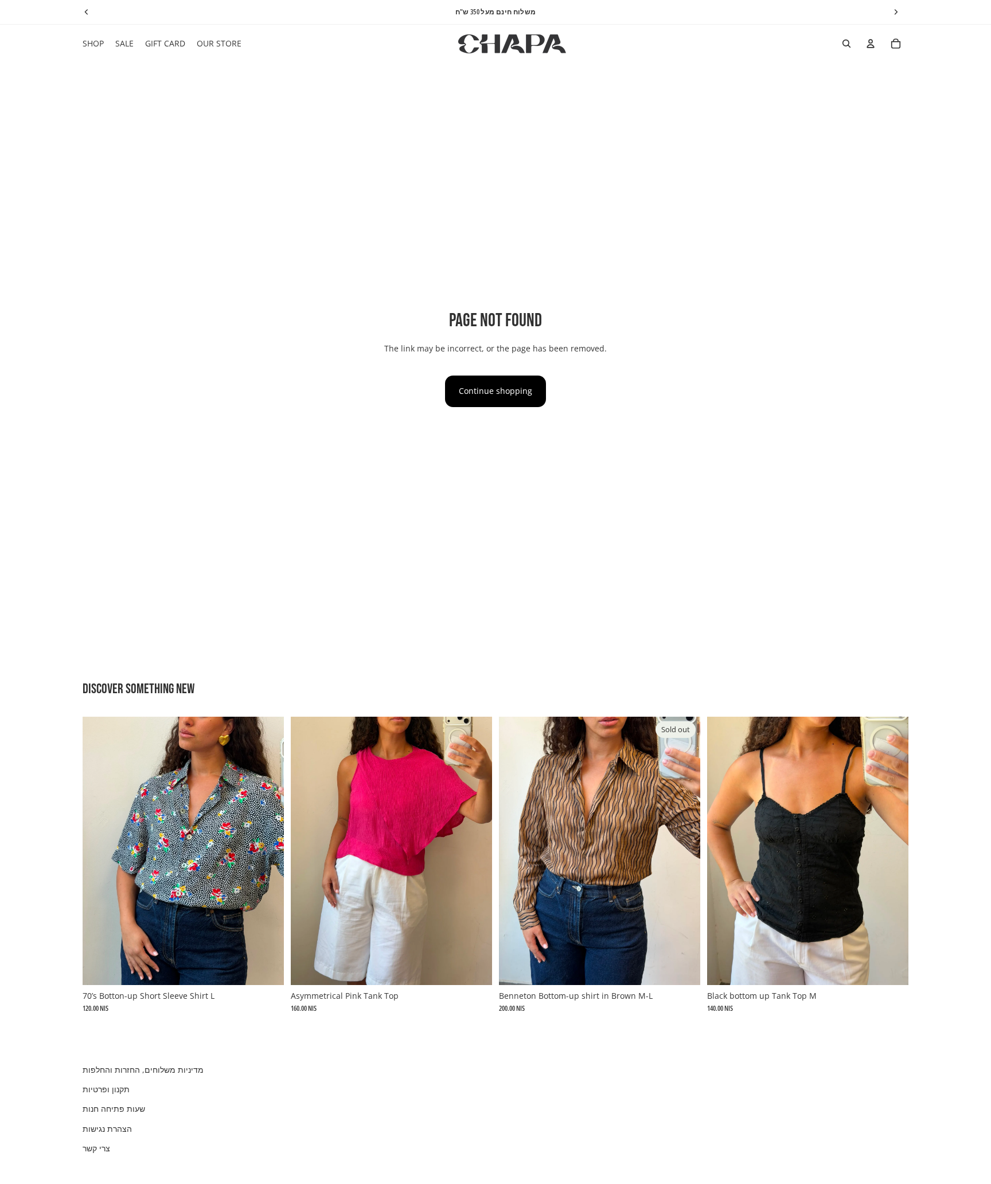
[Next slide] (266, 850)
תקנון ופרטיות (106, 1089)
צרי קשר (96, 1148)
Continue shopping (495, 390)
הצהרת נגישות (107, 1128)
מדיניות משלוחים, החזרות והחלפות (143, 1069)
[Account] (870, 43)
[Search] (846, 43)
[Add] (266, 967)
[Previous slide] (100, 850)
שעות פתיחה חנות (114, 1108)
